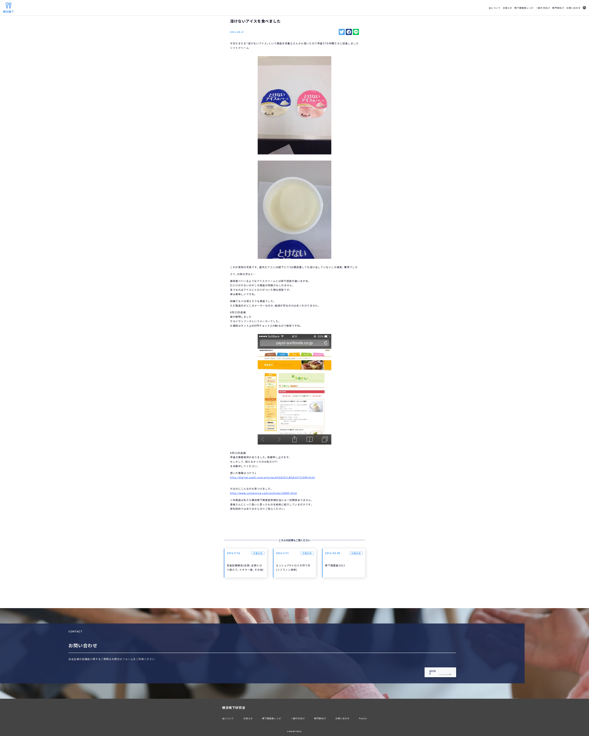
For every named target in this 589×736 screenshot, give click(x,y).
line (356, 32)
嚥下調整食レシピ (524, 7)
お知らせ (507, 7)
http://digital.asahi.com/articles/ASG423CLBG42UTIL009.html (272, 477)
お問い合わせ (573, 7)
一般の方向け (543, 7)
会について (495, 7)
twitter (342, 32)
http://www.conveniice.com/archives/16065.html (263, 493)
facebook (349, 32)
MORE (432, 672)
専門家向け (558, 7)
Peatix (584, 7)
